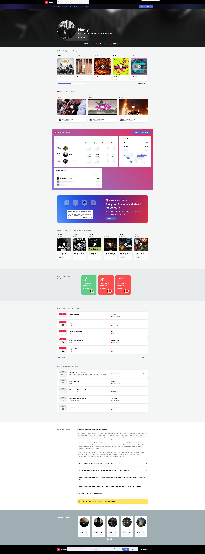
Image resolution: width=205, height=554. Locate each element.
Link (68, 178)
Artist (64, 143)
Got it (125, 549)
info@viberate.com (101, 501)
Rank (58, 143)
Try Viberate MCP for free (146, 6)
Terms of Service (144, 549)
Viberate (50, 2)
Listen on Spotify (141, 83)
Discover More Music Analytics (150, 2)
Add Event (142, 357)
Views (114, 143)
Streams (97, 143)
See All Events (61, 357)
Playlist (58, 175)
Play (65, 66)
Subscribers (106, 143)
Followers (89, 143)
